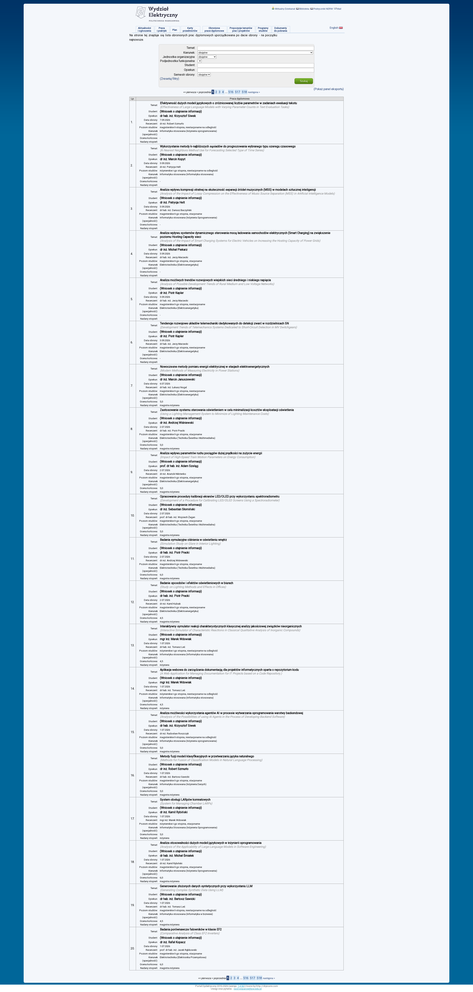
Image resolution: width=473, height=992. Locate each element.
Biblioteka (304, 9)
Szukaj (304, 81)
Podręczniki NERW (323, 9)
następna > (254, 92)
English (334, 27)
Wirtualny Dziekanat (285, 9)
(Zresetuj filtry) (169, 78)
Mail (339, 9)
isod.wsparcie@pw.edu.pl (248, 988)
